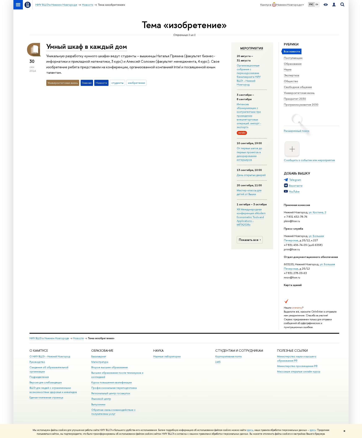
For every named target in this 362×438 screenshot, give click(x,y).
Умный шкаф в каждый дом (86, 46)
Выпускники (98, 404)
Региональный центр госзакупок (110, 393)
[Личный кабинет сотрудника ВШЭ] (334, 4)
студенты (117, 83)
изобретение (136, 83)
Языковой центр (101, 399)
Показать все (249, 240)
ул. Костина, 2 (317, 212)
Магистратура (99, 362)
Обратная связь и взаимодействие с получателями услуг (113, 412)
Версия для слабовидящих (46, 382)
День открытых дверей (251, 175)
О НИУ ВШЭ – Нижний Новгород (50, 356)
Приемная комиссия (297, 205)
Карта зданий (293, 285)
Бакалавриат (98, 356)
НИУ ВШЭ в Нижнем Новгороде (49, 338)
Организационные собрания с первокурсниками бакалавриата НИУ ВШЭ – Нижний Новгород (249, 74)
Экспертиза (291, 75)
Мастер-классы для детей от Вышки (249, 192)
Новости (78, 338)
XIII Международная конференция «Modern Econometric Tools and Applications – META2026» (251, 216)
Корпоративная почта (228, 356)
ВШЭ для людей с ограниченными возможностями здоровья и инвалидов (53, 390)
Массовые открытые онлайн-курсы (298, 371)
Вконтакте (296, 185)
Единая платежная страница (46, 397)
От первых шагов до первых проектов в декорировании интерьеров (249, 154)
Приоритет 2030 (295, 99)
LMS (217, 362)
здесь (250, 430)
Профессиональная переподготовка (114, 388)
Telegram (295, 180)
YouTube (294, 191)
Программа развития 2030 (301, 104)
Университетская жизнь (299, 93)
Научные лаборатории (167, 356)
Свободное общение (298, 87)
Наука (287, 69)
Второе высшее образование (109, 367)
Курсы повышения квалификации (111, 382)
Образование (293, 64)
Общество (291, 81)
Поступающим (293, 58)
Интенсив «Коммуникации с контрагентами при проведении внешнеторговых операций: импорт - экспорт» (249, 115)
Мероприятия (251, 48)
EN (316, 4)
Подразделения (39, 377)
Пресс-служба (293, 228)
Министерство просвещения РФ (297, 366)
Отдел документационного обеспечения (311, 257)
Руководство (37, 362)
